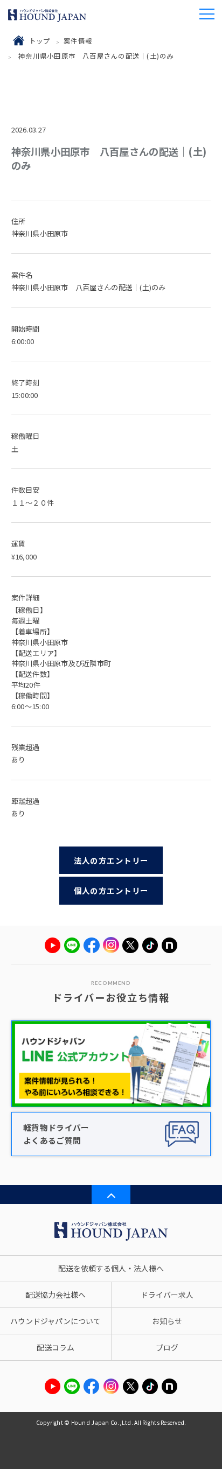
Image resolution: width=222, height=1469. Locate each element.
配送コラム (55, 1347)
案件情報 (78, 41)
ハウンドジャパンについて (55, 1321)
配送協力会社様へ (55, 1294)
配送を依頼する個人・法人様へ (111, 1268)
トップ (40, 41)
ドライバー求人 (167, 1294)
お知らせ (167, 1321)
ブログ (167, 1347)
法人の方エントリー (111, 860)
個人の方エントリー (111, 890)
